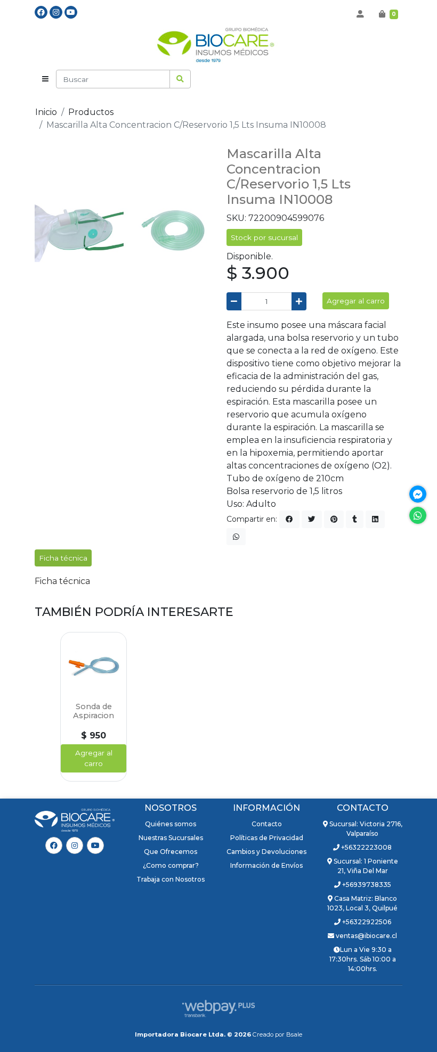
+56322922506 (366, 922)
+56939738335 (366, 885)
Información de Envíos (266, 865)
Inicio (46, 112)
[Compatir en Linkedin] (375, 519)
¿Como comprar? (171, 865)
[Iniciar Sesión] (360, 13)
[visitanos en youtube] (70, 12)
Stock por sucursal (264, 237)
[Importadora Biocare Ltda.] (218, 46)
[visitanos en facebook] (41, 12)
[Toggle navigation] (45, 79)
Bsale (294, 1034)
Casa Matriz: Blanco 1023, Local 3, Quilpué (362, 903)
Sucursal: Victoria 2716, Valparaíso (365, 828)
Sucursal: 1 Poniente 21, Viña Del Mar (365, 866)
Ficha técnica (62, 581)
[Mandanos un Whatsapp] (417, 515)
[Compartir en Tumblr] (354, 519)
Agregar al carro (356, 301)
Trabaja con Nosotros (170, 879)
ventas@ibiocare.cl (365, 936)
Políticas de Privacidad (266, 838)
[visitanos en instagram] (56, 12)
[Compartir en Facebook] (289, 519)
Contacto (267, 824)
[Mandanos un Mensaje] (417, 494)
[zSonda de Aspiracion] (93, 665)
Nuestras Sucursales (171, 838)
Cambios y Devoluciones (266, 852)
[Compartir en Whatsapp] (236, 536)
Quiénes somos (170, 824)
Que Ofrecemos (170, 852)
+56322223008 (365, 847)
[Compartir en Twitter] (312, 519)
